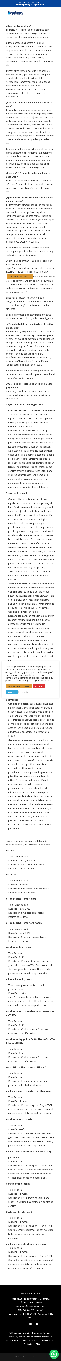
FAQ (38, 1344)
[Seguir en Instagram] (30, 1323)
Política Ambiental (29, 1340)
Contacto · (29, 1344)
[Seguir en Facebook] (24, 1323)
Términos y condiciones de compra (24, 1337)
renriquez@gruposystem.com (30, 1306)
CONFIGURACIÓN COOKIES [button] (20, 277)
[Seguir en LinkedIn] (36, 1323)
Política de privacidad (19, 1333)
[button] (54, 1354)
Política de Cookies (41, 1333)
